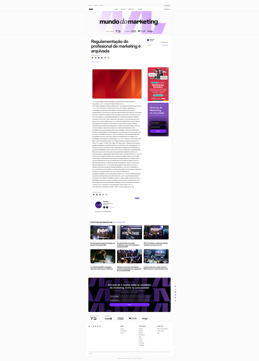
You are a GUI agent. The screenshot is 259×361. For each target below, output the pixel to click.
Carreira (141, 341)
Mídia (140, 337)
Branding (141, 333)
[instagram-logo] (89, 326)
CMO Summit (123, 330)
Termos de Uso (160, 330)
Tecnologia (141, 345)
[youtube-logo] (95, 326)
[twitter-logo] (91, 326)
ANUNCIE (140, 9)
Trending (141, 328)
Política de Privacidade (162, 328)
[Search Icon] (167, 6)
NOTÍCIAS (123, 9)
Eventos (90, 5)
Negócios (141, 330)
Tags (158, 333)
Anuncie (122, 333)
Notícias (122, 328)
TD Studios (95, 5)
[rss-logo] (98, 326)
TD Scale (101, 5)
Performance (142, 335)
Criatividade (141, 343)
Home (116, 9)
